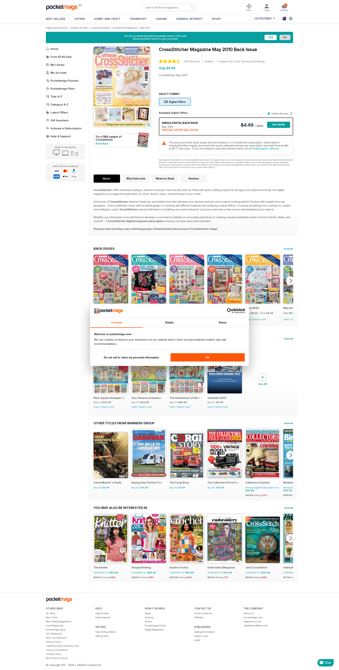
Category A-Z (59, 104)
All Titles (50, 613)
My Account (58, 72)
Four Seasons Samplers (147, 397)
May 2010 (145, 27)
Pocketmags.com (253, 617)
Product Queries (203, 613)
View (286, 319)
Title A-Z (56, 96)
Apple (148, 613)
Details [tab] (169, 322)
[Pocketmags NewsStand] (63, 7)
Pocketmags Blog (55, 629)
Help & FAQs (102, 613)
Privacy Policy (53, 641)
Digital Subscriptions (56, 27)
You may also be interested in (120, 507)
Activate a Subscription (65, 128)
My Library (57, 64)
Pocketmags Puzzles (64, 80)
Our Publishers (54, 633)
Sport (216, 18)
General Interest (189, 18)
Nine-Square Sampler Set (110, 397)
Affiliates (199, 617)
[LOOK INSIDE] (122, 125)
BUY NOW (278, 124)
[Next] (290, 280)
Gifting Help (101, 635)
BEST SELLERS (55, 18)
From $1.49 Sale (61, 56)
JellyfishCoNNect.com (256, 625)
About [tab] (222, 322)
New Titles (52, 617)
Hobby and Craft (107, 18)
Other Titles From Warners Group (124, 423)
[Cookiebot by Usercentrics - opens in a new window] (229, 311)
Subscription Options (266, 148)
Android (149, 617)
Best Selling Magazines (58, 621)
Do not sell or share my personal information (131, 357)
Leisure (161, 18)
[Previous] (96, 280)
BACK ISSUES (104, 248)
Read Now (102, 143)
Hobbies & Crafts (79, 27)
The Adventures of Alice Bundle (186, 397)
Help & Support (60, 136)
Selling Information (204, 631)
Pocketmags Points (155, 625)
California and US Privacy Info (62, 645)
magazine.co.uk (252, 621)
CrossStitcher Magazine (124, 27)
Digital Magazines (154, 629)
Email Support (102, 617)
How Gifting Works (105, 631)
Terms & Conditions (57, 649)
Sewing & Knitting (100, 27)
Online (148, 621)
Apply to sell (201, 635)
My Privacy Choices (57, 658)
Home (54, 49)
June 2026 (252, 307)
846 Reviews (192, 61)
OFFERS (80, 18)
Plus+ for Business (56, 637)
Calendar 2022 (216, 397)
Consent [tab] (116, 322)
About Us (249, 613)
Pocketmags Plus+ (62, 88)
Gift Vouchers (59, 120)
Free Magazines (55, 625)
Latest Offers (59, 112)
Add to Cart (259, 319)
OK (208, 357)
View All (288, 248)
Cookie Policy (53, 654)
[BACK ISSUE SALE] (111, 302)
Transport (138, 18)
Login (197, 640)
